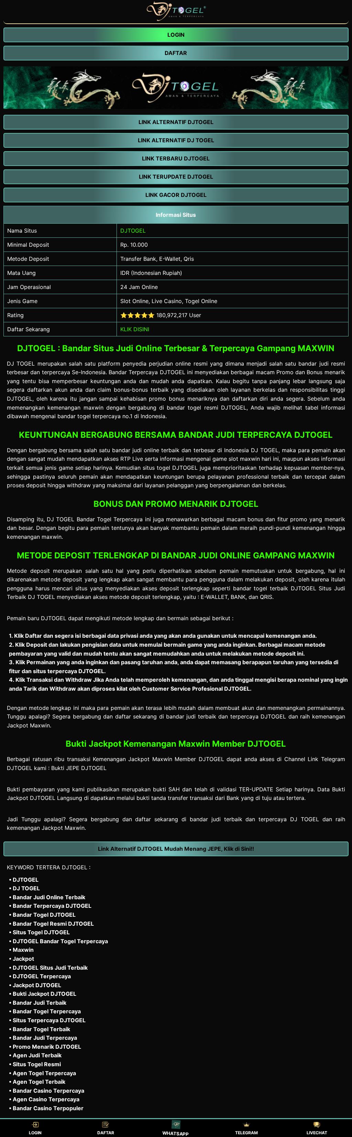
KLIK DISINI (134, 329)
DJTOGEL (133, 230)
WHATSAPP (176, 1132)
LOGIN (35, 1132)
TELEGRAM (246, 1132)
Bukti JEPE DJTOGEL (79, 768)
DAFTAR (105, 1132)
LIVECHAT (317, 1132)
